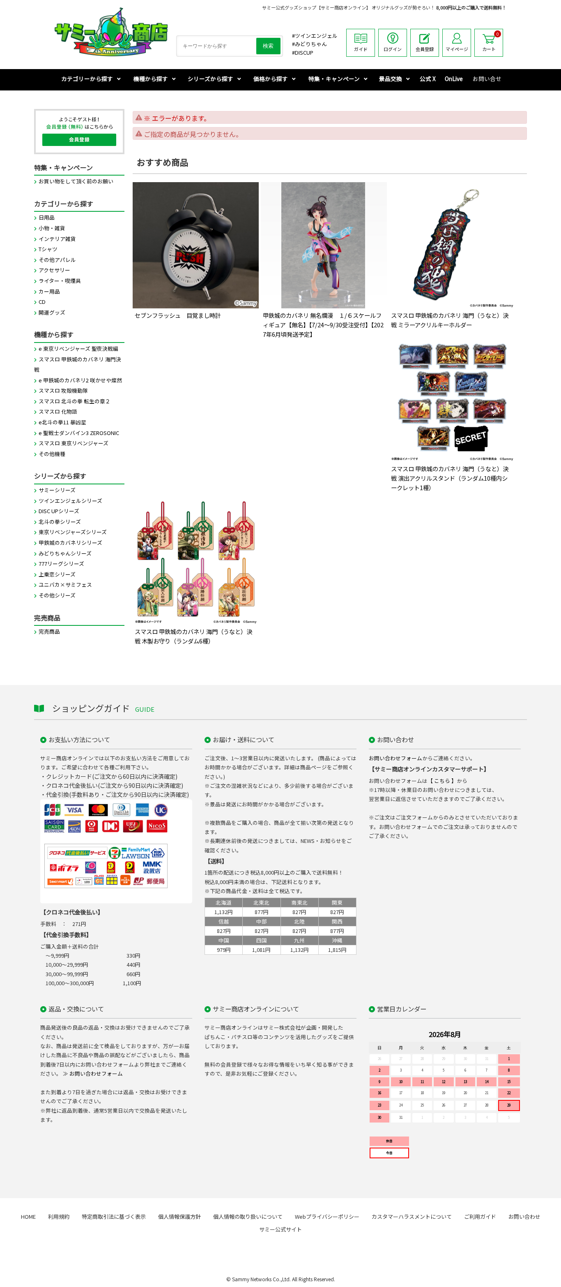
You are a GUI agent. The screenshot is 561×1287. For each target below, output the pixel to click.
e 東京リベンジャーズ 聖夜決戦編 (78, 348)
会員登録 (425, 49)
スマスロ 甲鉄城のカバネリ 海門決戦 (77, 364)
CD (42, 302)
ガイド (361, 49)
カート (490, 41)
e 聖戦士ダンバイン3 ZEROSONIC (79, 433)
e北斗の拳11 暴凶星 (62, 422)
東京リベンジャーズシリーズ (73, 532)
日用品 (47, 217)
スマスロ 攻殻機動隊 (63, 390)
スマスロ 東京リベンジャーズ (73, 443)
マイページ (457, 49)
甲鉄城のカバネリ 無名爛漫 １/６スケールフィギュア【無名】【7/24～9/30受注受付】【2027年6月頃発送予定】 (323, 324)
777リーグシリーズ (61, 563)
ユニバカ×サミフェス (65, 584)
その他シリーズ (57, 595)
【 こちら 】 (442, 781)
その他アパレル (57, 260)
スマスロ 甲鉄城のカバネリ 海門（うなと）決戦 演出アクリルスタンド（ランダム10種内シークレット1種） (449, 478)
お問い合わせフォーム (395, 758)
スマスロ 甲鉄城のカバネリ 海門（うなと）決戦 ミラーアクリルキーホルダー (449, 320)
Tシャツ (48, 249)
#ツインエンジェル (315, 35)
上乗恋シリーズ (57, 574)
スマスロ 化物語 (58, 411)
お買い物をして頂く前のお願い (76, 181)
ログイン (393, 49)
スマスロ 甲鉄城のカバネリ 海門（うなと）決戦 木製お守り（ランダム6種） (193, 636)
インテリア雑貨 (57, 239)
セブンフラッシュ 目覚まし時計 (178, 315)
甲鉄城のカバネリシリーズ (70, 542)
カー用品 (49, 291)
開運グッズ (52, 312)
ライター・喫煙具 (60, 281)
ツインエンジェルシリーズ (70, 501)
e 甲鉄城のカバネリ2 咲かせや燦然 (80, 380)
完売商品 (49, 631)
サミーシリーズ (57, 490)
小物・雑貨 (52, 228)
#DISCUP (302, 52)
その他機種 (52, 454)
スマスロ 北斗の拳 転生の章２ (74, 401)
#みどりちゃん (309, 44)
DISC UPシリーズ (59, 511)
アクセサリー (54, 270)
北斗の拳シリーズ (60, 521)
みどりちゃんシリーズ (65, 553)
